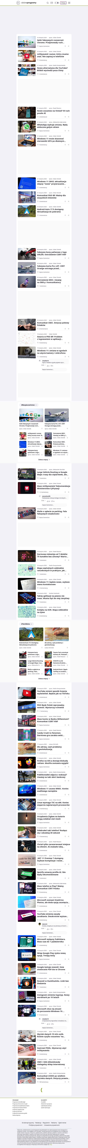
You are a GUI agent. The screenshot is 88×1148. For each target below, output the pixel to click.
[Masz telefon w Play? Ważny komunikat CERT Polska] (27, 888)
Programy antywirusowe (18, 1109)
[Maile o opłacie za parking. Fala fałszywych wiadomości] (27, 513)
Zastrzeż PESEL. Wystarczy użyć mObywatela (51, 1049)
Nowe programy (16, 1115)
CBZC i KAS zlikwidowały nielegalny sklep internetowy (51, 1063)
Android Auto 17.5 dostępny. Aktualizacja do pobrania (50, 210)
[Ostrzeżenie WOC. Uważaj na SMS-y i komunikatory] (27, 282)
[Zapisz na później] (65, 46)
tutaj (51, 1144)
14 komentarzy (43, 588)
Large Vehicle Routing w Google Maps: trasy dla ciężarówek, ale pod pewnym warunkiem (52, 474)
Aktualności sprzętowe (46, 1104)
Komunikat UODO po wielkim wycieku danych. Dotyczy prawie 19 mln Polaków (52, 1078)
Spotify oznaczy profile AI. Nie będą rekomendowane (51, 873)
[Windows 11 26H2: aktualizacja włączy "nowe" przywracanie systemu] (27, 183)
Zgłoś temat (62, 1123)
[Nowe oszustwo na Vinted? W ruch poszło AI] (27, 113)
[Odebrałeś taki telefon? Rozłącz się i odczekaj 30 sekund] (27, 832)
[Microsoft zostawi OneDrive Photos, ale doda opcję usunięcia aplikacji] (27, 902)
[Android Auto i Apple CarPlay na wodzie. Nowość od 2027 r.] (48, 672)
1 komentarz (42, 286)
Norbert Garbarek (54, 593)
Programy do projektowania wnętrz (21, 1105)
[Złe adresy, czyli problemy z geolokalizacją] (57, 634)
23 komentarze (43, 329)
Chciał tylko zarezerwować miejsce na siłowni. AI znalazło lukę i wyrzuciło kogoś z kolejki (53, 846)
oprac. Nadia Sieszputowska (57, 65)
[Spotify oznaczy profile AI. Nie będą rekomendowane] (27, 874)
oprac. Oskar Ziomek (55, 37)
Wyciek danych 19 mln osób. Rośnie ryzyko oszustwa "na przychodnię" (50, 1036)
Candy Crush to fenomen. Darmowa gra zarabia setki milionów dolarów (50, 735)
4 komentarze (43, 906)
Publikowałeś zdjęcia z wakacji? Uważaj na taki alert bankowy (52, 775)
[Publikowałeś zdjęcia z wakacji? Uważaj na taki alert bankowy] (27, 777)
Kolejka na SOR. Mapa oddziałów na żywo (52, 610)
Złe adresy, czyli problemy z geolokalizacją (54, 644)
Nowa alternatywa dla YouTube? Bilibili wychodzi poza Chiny (52, 69)
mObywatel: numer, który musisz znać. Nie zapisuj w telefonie (53, 55)
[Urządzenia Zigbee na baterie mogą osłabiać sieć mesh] (27, 818)
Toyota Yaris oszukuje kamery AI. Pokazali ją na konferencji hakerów (60, 653)
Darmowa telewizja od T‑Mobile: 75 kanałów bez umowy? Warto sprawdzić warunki (52, 556)
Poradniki (43, 1102)
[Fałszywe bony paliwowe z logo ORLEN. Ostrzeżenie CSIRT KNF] (27, 254)
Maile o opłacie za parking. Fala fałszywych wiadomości (52, 512)
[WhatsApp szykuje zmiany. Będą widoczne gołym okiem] (27, 127)
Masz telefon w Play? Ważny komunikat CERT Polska (50, 887)
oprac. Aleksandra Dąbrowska (57, 122)
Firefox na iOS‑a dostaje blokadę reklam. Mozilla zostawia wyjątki (52, 761)
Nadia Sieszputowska (55, 565)
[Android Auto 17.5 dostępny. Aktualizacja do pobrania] (27, 211)
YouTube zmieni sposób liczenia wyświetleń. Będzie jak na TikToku (53, 692)
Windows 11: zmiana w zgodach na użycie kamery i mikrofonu (52, 351)
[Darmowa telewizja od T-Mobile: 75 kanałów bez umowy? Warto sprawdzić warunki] (27, 556)
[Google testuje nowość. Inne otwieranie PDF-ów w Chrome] (27, 969)
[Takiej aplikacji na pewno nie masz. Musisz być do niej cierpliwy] (27, 598)
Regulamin (46, 1123)
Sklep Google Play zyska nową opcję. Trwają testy (51, 954)
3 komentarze (43, 201)
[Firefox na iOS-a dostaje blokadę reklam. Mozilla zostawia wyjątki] (27, 763)
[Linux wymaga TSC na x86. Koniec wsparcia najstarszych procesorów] (27, 804)
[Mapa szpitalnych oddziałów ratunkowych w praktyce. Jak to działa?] (27, 570)
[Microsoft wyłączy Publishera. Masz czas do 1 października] (27, 941)
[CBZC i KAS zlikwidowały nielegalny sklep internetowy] (27, 1064)
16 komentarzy (43, 808)
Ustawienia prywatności (52, 1125)
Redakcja (38, 1123)
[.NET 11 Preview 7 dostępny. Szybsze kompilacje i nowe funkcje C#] (27, 860)
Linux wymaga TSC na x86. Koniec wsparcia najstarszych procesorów (53, 803)
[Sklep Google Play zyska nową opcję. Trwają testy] (27, 955)
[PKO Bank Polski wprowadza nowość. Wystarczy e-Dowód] (27, 707)
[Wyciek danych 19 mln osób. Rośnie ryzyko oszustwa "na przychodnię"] (27, 1036)
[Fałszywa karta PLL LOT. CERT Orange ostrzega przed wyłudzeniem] (27, 268)
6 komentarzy (43, 60)
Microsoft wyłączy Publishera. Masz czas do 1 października (51, 940)
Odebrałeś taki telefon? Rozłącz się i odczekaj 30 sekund (52, 831)
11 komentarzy (43, 711)
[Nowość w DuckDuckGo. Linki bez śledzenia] (27, 983)
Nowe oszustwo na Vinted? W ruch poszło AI (53, 111)
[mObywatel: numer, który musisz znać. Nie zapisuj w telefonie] (27, 56)
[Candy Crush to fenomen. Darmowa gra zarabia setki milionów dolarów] (27, 735)
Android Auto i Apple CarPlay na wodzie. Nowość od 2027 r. (60, 670)
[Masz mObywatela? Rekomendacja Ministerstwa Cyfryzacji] (27, 488)
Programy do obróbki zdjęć (19, 1102)
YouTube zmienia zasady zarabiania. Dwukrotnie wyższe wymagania (52, 916)
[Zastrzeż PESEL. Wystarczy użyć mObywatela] (27, 1050)
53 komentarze (43, 1015)
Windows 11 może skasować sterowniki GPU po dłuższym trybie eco (50, 141)
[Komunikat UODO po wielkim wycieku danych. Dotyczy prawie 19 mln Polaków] (27, 1078)
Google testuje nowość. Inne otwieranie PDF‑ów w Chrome (51, 968)
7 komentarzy (43, 356)
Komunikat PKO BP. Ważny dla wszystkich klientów (51, 196)
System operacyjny (45, 1107)
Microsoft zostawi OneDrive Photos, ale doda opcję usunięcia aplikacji (52, 902)
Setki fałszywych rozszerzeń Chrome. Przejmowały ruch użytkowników (50, 42)
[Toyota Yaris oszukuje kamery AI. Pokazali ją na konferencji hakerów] (48, 654)
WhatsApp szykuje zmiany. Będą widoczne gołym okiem (52, 125)
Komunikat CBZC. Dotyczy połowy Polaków (53, 323)
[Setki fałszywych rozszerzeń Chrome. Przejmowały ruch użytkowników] (27, 42)
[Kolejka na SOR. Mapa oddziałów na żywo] (27, 612)
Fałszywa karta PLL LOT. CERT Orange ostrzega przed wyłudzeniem (51, 268)
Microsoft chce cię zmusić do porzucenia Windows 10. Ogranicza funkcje (50, 1011)
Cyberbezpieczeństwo (46, 1105)
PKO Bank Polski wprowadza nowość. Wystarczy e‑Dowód (50, 706)
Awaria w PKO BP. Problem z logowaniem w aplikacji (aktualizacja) (49, 339)
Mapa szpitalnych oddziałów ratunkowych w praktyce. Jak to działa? (51, 570)
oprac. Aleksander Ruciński (57, 469)
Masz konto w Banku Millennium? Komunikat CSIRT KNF (53, 720)
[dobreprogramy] (30, 3)
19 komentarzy (43, 836)
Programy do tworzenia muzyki (20, 1104)
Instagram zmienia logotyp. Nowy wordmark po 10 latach (53, 996)
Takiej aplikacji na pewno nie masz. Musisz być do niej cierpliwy (53, 597)
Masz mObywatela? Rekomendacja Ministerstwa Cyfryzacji (53, 487)
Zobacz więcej (43, 460)
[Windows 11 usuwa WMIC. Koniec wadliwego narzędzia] (27, 790)
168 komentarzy (43, 1082)
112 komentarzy (43, 492)
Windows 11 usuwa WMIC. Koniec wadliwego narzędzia (53, 789)
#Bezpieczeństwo (28, 405)
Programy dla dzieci (17, 1111)
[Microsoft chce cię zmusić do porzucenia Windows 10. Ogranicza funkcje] (27, 1011)
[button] (69, 2)
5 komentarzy (43, 145)
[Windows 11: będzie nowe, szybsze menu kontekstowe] (27, 584)
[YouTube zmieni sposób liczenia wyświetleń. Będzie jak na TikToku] (27, 693)
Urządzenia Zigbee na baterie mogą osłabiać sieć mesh (51, 817)
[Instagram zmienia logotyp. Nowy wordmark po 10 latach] (27, 997)
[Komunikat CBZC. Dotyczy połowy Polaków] (27, 325)
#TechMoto (25, 624)
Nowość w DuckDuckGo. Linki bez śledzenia (53, 982)
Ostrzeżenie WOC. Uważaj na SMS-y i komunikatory (59, 434)
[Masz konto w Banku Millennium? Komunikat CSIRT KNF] (27, 721)
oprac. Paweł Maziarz (55, 108)
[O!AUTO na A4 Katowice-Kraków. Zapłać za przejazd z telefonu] (48, 663)
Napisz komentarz (44, 46)
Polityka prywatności (35, 1125)
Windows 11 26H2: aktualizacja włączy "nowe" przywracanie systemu (51, 183)
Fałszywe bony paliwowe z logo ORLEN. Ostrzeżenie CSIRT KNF (52, 253)
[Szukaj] (47, 2)
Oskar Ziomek (53, 334)
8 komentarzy (43, 892)
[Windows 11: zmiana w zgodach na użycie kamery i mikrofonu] (27, 352)
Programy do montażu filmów (20, 1107)
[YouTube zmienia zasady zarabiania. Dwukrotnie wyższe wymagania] (27, 916)
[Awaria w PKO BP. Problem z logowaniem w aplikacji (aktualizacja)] (27, 339)
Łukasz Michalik (49, 648)
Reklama (54, 1123)
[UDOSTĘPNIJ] (68, 46)
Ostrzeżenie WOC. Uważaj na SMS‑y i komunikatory (49, 281)
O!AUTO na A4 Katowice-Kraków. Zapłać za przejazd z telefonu (60, 662)
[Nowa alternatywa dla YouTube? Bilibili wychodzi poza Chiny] (27, 70)
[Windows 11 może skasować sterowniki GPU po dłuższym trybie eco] (27, 140)
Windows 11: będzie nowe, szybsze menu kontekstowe (53, 583)
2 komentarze (43, 74)
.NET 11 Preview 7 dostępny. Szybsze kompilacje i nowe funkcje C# (50, 860)
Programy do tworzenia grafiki (20, 1113)
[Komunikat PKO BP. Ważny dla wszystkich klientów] (27, 197)
